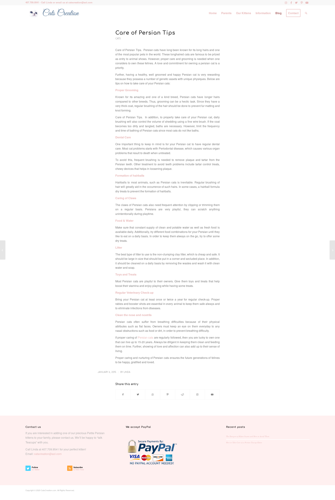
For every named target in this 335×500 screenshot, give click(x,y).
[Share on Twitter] (138, 394)
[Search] (306, 13)
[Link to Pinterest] (301, 2)
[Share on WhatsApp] (152, 394)
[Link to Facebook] (291, 2)
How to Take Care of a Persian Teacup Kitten (244, 442)
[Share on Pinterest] (167, 394)
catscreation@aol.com (80, 2)
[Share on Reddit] (182, 394)
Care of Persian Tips (145, 33)
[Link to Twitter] (296, 2)
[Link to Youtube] (307, 2)
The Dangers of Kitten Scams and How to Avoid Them (247, 436)
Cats (118, 38)
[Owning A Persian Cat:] (2, 250)
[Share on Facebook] (123, 394)
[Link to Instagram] (285, 2)
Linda (127, 372)
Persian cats (145, 337)
